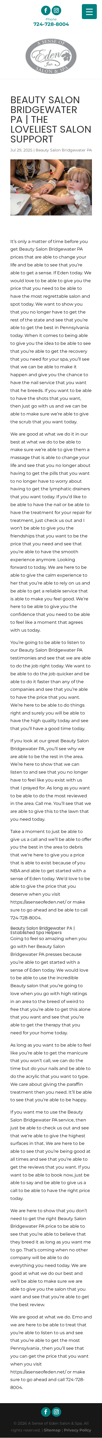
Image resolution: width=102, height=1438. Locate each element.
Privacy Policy (77, 1430)
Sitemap (52, 1430)
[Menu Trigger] (89, 11)
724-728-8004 (51, 22)
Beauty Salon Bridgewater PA (64, 150)
